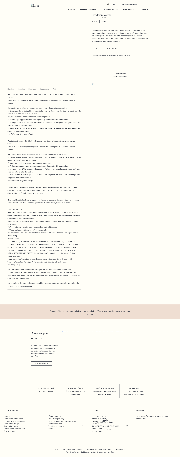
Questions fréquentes (56, 426)
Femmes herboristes (88, 9)
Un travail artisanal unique (13, 419)
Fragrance (32, 89)
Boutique (71, 9)
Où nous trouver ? (54, 416)
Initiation (21, 89)
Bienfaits (11, 89)
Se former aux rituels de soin (14, 429)
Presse (50, 429)
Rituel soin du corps (11, 426)
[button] (93, 48)
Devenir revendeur (11, 431)
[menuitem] (129, 5)
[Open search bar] (108, 4)
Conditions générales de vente (69, 450)
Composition (44, 89)
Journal (145, 9)
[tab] (13, 89)
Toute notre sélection (41, 363)
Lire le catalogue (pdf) (56, 419)
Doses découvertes (55, 424)
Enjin (112, 452)
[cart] (146, 5)
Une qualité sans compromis (14, 421)
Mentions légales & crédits (98, 450)
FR (114, 4)
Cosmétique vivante (110, 9)
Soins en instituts (129, 9)
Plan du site (119, 450)
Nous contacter (97, 431)
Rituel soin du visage (11, 424)
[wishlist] (141, 5)
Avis (54, 89)
